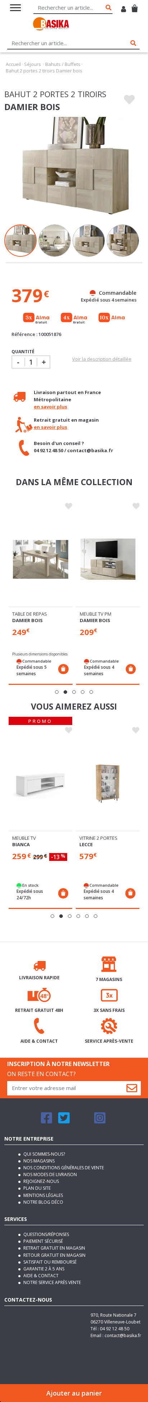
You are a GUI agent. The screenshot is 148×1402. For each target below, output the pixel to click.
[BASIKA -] (51, 24)
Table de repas (29, 614)
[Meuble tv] (40, 783)
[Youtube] (81, 1121)
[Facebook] (46, 1121)
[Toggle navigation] (15, 8)
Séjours (32, 64)
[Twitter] (64, 1121)
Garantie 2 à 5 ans (43, 1269)
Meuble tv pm (95, 614)
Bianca (21, 844)
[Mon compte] (123, 9)
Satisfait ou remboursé (49, 1262)
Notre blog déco (42, 1202)
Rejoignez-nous (40, 1181)
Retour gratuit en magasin (53, 1255)
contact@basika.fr (123, 1335)
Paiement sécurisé (42, 1241)
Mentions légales (42, 1195)
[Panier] (134, 5)
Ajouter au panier (74, 1393)
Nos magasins (38, 1161)
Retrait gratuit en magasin (53, 1248)
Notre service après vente (51, 1282)
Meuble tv (24, 838)
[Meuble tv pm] (107, 559)
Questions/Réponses (45, 1234)
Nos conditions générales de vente (63, 1168)
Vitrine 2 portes (98, 838)
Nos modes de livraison (49, 1174)
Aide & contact (40, 1276)
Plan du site (36, 1188)
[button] (56, 692)
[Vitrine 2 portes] (107, 783)
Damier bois (27, 620)
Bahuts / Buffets (62, 64)
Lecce (86, 844)
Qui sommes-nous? (43, 1154)
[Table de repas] (40, 559)
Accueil (13, 64)
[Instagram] (100, 1121)
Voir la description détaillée (101, 359)
